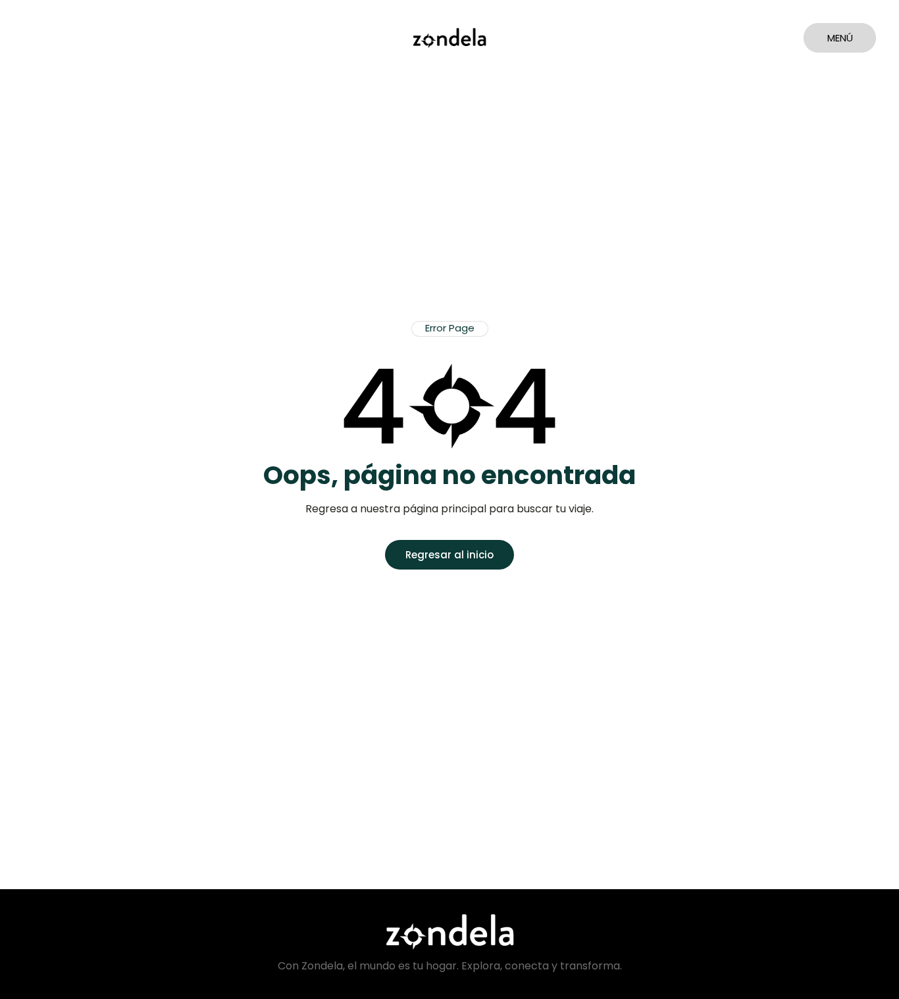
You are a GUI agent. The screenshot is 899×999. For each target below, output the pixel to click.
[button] (449, 329)
